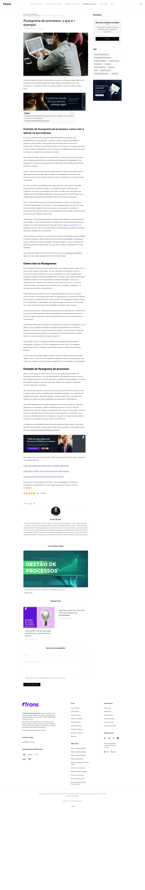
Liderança (111, 67)
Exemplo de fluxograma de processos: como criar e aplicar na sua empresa (49, 116)
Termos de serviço (109, 722)
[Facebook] (15, 85)
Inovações (107, 64)
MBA (96, 70)
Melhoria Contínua (105, 70)
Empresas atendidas (109, 718)
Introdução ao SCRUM (73, 253)
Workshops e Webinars (77, 733)
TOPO (73, 806)
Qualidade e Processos (30, 14)
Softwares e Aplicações (77, 729)
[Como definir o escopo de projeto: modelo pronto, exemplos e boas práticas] (38, 617)
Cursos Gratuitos (75, 708)
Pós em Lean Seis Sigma (77, 775)
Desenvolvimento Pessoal (101, 54)
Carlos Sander (55, 519)
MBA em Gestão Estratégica (78, 748)
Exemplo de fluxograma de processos (38, 121)
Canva (32, 358)
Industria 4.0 (98, 64)
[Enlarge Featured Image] (55, 54)
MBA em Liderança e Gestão (78, 755)
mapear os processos (70, 225)
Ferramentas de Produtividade (103, 57)
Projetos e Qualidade (76, 718)
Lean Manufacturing (100, 67)
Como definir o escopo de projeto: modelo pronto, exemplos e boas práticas (38, 633)
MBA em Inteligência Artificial (78, 752)
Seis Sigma (115, 73)
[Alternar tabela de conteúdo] (71, 113)
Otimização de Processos (101, 73)
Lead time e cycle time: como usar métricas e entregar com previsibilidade (72, 612)
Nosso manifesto (108, 715)
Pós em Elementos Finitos (77, 778)
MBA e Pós (74, 736)
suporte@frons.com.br (28, 742)
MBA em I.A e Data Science (78, 768)
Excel (32, 327)
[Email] (15, 98)
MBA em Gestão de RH (77, 759)
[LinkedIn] (15, 94)
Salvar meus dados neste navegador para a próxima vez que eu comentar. (45, 678)
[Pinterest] (34, 503)
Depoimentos (107, 711)
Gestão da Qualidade (100, 61)
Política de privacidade (110, 726)
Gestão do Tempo (114, 61)
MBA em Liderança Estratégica (79, 771)
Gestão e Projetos (75, 715)
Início (24, 15)
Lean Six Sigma (75, 711)
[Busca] (141, 4)
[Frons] (7, 4)
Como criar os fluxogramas (34, 118)
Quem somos (107, 708)
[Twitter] (15, 89)
